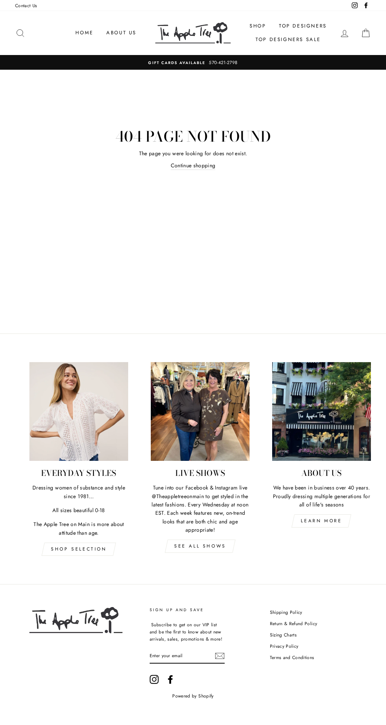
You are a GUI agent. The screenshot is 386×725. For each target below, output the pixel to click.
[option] (193, 62)
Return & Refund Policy (293, 623)
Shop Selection (78, 549)
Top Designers (303, 25)
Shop (258, 25)
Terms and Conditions (292, 657)
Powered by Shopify (192, 696)
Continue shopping (193, 165)
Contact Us (26, 5)
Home (84, 32)
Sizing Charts (283, 635)
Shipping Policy (286, 612)
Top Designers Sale (288, 39)
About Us (121, 32)
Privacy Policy (284, 646)
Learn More (321, 520)
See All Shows (200, 546)
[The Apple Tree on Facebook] (170, 679)
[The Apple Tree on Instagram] (154, 679)
